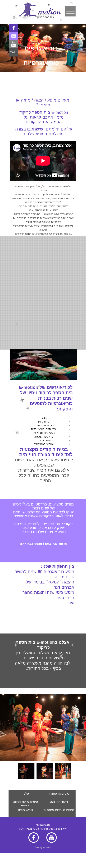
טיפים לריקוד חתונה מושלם (25, 804)
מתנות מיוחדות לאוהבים (59, 810)
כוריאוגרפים (25, 810)
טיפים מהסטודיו (59, 793)
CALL (14, 52)
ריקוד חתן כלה (59, 801)
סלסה (25, 793)
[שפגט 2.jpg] (63, 771)
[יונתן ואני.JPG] (26, 771)
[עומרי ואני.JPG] (45, 771)
